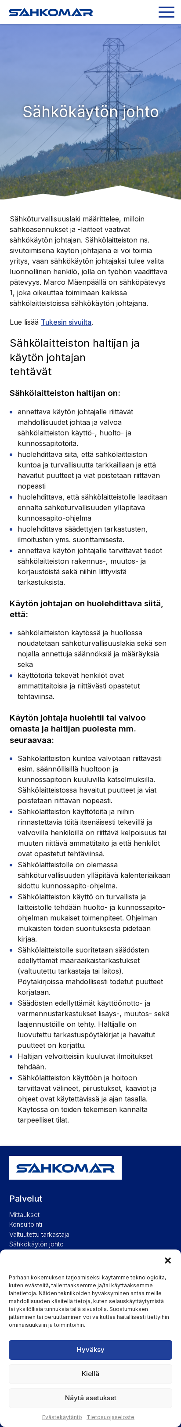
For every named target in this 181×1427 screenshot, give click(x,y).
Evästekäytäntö (62, 1417)
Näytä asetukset (90, 1398)
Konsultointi (25, 1224)
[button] (167, 1260)
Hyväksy (91, 1349)
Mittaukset (24, 1214)
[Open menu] (166, 12)
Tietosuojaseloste (110, 1417)
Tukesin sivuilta (66, 322)
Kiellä (90, 1373)
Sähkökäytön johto (36, 1244)
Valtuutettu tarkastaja (39, 1234)
